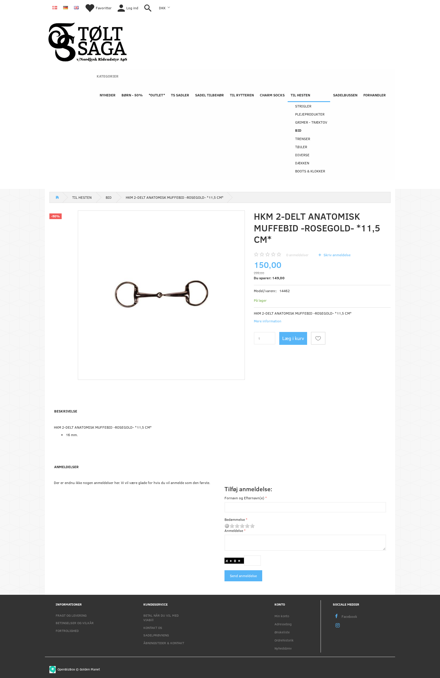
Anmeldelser (66, 466)
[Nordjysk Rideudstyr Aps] (88, 41)
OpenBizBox (66, 669)
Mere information (267, 320)
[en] (76, 7)
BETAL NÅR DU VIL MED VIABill (161, 617)
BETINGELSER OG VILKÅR (75, 623)
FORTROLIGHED (67, 630)
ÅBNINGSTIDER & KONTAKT (163, 643)
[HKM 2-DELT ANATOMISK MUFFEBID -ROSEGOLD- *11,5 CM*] (161, 294)
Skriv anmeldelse (337, 254)
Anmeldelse (233, 530)
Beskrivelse (65, 411)
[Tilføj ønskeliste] (318, 338)
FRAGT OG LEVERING (71, 615)
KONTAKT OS (152, 627)
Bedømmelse (234, 519)
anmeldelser (297, 254)
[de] (65, 7)
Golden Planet (90, 669)
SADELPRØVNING (156, 635)
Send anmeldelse (243, 575)
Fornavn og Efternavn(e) (244, 497)
